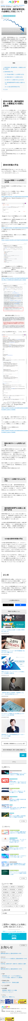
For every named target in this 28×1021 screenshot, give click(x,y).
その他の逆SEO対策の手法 (12, 86)
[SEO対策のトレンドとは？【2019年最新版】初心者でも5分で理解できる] (13, 642)
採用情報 (4, 990)
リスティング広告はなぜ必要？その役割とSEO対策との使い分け (13, 630)
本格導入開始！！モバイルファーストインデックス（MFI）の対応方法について (17, 783)
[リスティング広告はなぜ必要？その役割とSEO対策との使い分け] (13, 621)
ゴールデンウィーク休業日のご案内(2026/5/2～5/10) (14, 958)
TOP (3, 974)
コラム (4, 995)
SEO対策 (20, 889)
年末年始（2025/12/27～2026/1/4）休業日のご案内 (13, 963)
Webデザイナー (6, 897)
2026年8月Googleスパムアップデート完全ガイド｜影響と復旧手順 (17, 774)
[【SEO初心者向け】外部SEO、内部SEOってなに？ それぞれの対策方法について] (13, 684)
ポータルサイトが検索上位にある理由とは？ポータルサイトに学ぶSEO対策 (12, 714)
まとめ (5, 89)
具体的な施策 (15, 982)
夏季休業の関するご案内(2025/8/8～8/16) (11, 953)
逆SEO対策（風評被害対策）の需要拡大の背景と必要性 (14, 68)
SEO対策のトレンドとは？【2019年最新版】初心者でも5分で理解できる (13, 651)
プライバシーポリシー (7, 992)
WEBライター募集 (12, 990)
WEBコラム (12, 997)
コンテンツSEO (6, 903)
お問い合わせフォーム (14, 934)
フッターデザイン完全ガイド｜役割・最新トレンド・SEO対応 (17, 791)
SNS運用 (20, 892)
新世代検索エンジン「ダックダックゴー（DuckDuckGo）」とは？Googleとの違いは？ (17, 841)
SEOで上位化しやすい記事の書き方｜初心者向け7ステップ (17, 808)
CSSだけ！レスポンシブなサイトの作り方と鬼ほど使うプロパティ (17, 848)
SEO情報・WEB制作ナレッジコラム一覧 (14, 743)
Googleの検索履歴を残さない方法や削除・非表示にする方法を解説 (17, 864)
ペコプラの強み (6, 977)
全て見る (23, 821)
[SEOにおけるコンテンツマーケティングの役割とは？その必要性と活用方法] (13, 663)
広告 (17, 906)
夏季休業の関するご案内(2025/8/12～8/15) (11, 969)
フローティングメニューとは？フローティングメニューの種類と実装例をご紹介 (17, 873)
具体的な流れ (5, 980)
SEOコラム (5, 997)
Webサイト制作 (6, 895)
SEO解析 (13, 892)
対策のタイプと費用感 (16, 977)
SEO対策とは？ (6, 976)
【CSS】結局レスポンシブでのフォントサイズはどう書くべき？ (17, 856)
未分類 (22, 906)
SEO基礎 (5, 889)
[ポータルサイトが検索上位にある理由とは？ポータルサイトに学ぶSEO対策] (13, 705)
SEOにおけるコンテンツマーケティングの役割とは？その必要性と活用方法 (13, 672)
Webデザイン (15, 897)
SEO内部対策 (20, 886)
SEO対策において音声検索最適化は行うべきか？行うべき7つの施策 (13, 735)
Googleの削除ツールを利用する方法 (14, 74)
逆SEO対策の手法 (8, 71)
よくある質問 (5, 985)
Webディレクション (16, 895)
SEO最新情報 (5, 892)
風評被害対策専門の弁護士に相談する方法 (15, 83)
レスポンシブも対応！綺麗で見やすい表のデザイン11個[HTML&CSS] (17, 832)
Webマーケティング (7, 900)
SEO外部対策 (12, 889)
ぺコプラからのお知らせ (8, 906)
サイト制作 (14, 903)
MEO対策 (13, 886)
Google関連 (5, 886)
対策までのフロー (6, 982)
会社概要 (4, 988)
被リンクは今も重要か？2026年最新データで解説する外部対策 (17, 816)
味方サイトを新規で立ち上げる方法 (14, 79)
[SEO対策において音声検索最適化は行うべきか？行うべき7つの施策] (13, 726)
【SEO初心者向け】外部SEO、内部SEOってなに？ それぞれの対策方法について (12, 693)
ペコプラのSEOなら (16, 976)
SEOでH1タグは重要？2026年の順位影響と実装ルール (17, 800)
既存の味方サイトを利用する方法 (14, 77)
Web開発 (16, 900)
